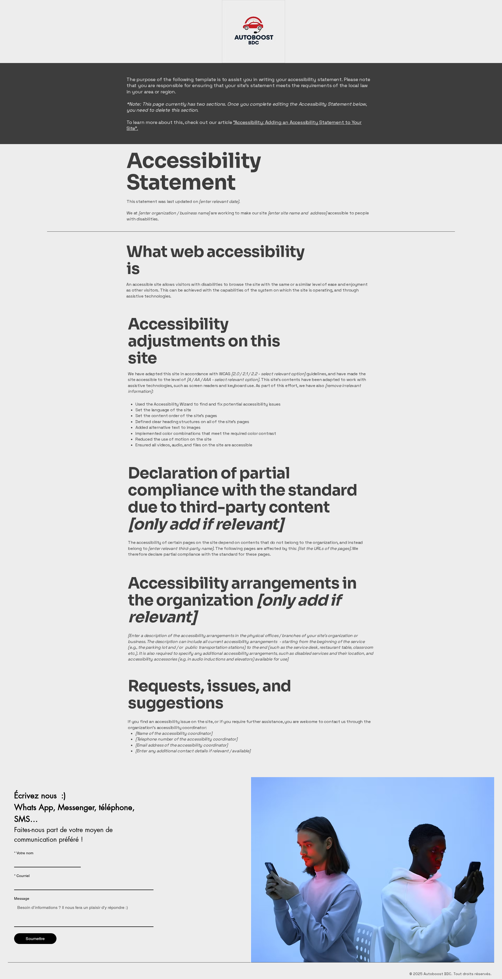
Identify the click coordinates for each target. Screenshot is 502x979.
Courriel (22, 876)
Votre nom (23, 853)
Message (21, 898)
